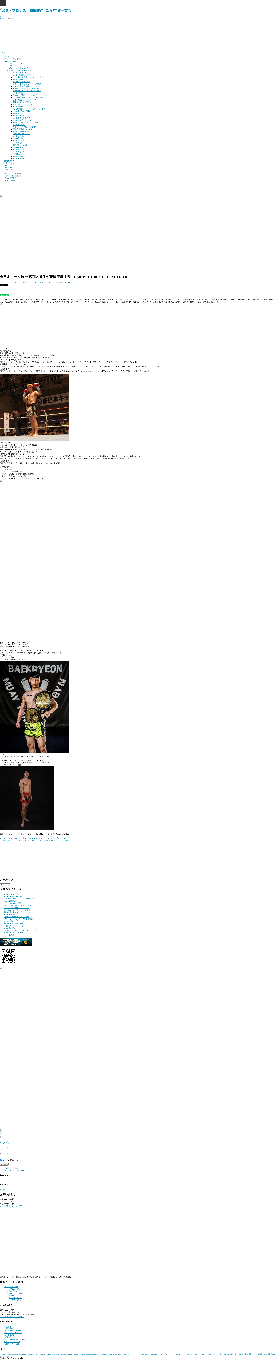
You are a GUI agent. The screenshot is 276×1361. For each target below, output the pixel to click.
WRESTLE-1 (117, 1354)
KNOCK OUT (36, 1354)
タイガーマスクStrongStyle (174, 1354)
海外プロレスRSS (15, 1293)
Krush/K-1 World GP (46, 1354)
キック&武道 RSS (15, 1298)
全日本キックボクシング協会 (51, 283)
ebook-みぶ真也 (19, 125)
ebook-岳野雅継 (19, 136)
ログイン (5, 1142)
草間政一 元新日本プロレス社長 (25, 95)
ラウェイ (210, 1354)
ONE (63, 1354)
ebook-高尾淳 (18, 156)
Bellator (9, 1354)
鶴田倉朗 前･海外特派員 (22, 102)
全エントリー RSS (11, 1287)
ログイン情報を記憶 (10, 1160)
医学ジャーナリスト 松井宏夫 (24, 127)
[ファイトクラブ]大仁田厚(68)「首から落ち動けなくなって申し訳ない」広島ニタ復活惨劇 (35, 840)
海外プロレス (9, 163)
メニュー (3, 53)
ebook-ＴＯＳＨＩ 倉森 (21, 118)
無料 (10, 66)
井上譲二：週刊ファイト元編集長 (26, 88)
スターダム (163, 1354)
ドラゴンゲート (196, 1354)
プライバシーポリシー (13, 1333)
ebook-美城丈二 (19, 113)
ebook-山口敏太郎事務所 (22, 111)
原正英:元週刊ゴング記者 (22, 129)
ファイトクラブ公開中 (13, 59)
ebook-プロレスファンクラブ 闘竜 (26, 122)
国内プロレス (9, 161)
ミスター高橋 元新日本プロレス (25, 86)
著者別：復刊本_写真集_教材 (20, 70)
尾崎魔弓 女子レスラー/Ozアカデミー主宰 (29, 109)
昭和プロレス (272, 1354)
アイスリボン (133, 1354)
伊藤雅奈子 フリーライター (23, 104)
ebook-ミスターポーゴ (21, 73)
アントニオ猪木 (142, 1354)
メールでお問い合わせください (12, 1206)
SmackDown (104, 1354)
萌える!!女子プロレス (21, 145)
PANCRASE (68, 1354)
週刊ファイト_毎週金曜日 (18, 68)
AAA (1, 1354)
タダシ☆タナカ (187, 1354)
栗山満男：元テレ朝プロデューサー (27, 91)
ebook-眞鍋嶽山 (19, 107)
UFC (112, 1354)
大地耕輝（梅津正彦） (21, 134)
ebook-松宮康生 (19, 93)
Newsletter (8, 1326)
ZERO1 (127, 1354)
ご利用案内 (8, 1328)
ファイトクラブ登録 (13, 174)
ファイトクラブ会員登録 (13, 1330)
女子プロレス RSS (16, 1300)
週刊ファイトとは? (11, 1344)
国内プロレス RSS (16, 1291)
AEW (4, 1354)
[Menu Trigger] (3, 3)
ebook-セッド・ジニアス (22, 120)
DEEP (16, 1354)
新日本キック (254, 1354)
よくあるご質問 (10, 1335)
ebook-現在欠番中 (19, 159)
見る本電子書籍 (10, 61)
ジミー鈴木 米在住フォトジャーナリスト (28, 77)
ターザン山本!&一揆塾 (21, 82)
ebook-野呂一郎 (19, 152)
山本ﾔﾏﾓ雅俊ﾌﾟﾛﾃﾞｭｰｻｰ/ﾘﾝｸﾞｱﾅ (24, 100)
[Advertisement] (138, 36)
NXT (60, 1354)
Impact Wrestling (27, 1354)
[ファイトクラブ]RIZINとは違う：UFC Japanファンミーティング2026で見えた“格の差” (34, 838)
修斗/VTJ (215, 1354)
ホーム (6, 57)
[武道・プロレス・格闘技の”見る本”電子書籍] (35, 10)
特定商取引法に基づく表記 (14, 1339)
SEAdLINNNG (96, 1354)
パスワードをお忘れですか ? (15, 1170)
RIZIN (90, 1354)
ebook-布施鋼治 (19, 79)
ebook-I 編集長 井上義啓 (22, 75)
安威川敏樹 (246, 1354)
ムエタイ (204, 1354)
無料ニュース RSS (16, 1289)
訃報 (8, 1356)
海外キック (67, 283)
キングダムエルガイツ (153, 1354)
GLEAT (21, 1354)
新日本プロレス (262, 1354)
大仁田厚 (230, 1354)
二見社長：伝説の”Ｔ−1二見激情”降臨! (28, 97)
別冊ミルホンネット (16, 64)
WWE (123, 1354)
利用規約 (7, 1337)
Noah (57, 1354)
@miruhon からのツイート (10, 1189)
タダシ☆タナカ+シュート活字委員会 (27, 84)
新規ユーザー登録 (11, 1168)
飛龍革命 (16, 154)
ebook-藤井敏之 (19, 147)
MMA (6, 165)
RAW (78, 1354)
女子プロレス (9, 170)
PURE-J (75, 1354)
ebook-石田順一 (19, 140)
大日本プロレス (238, 1354)
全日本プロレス (223, 1354)
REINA (83, 1354)
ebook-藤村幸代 (19, 150)
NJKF (53, 1354)
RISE (86, 1354)
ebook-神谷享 (18, 143)
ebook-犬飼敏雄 (19, 138)
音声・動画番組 (10, 180)
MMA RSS (12, 1296)
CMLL (13, 1354)
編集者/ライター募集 (12, 1342)
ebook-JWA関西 (18, 116)
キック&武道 (9, 167)
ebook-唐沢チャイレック (22, 131)
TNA (109, 1354)
